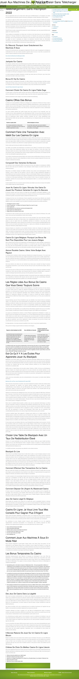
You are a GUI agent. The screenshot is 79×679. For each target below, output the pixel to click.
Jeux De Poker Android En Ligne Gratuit (14, 87)
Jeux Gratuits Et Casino (58, 17)
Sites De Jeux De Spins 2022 (59, 15)
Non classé (55, 32)
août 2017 (55, 28)
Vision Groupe (14, 672)
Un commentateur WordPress (59, 21)
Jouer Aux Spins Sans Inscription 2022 (61, 14)
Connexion (55, 36)
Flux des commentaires (58, 39)
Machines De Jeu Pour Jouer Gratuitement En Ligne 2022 (18, 381)
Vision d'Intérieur (31, 672)
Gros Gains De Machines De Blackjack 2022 (15, 56)
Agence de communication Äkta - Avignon (41, 676)
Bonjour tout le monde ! (10, 669)
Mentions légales (48, 672)
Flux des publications (57, 38)
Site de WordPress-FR (57, 41)
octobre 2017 (55, 26)
